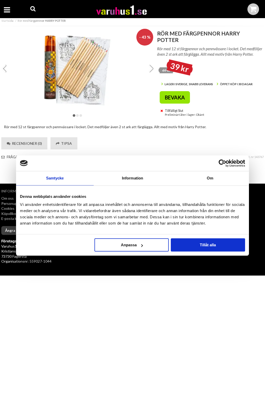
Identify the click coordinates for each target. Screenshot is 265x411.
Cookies (7, 208)
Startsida (7, 20)
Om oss (7, 198)
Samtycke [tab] (55, 178)
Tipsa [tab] (66, 143)
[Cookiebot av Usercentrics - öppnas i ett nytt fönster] (222, 163)
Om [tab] (210, 178)
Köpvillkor (9, 213)
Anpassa (129, 245)
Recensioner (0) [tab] (26, 143)
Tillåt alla (208, 245)
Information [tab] (132, 178)
